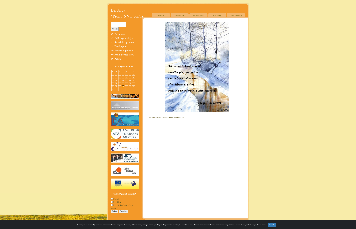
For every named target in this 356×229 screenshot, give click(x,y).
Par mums (119, 33)
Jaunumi (161, 15)
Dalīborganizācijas (123, 38)
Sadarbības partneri (124, 42)
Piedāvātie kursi (180, 15)
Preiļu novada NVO (124, 54)
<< (116, 66)
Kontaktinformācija (236, 15)
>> (132, 66)
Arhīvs (117, 58)
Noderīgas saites (198, 15)
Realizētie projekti (123, 50)
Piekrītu (272, 225)
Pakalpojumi (120, 46)
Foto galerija (217, 15)
